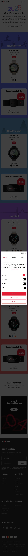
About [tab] (22, 257)
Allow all (14, 293)
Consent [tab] (5, 257)
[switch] (24, 279)
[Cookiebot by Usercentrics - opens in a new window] (20, 253)
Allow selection (14, 297)
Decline (14, 301)
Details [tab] (14, 257)
